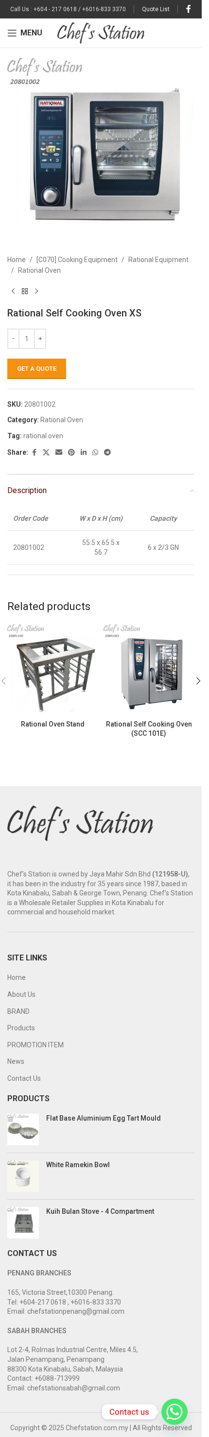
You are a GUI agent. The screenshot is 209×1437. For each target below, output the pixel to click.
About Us (21, 994)
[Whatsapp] (174, 1412)
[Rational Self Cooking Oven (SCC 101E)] (149, 669)
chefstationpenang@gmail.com (75, 1311)
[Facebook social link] (188, 9)
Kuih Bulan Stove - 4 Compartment (100, 1211)
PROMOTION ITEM (35, 1045)
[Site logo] (100, 32)
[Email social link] (58, 452)
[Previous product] (13, 291)
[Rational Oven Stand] (53, 669)
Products (21, 1028)
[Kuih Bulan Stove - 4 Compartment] (23, 1223)
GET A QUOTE (36, 368)
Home (16, 260)
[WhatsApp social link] (95, 452)
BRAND (18, 1011)
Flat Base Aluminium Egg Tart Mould (103, 1118)
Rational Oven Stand (53, 724)
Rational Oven (39, 270)
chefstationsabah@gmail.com (73, 1388)
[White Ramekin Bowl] (23, 1176)
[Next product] (36, 291)
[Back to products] (25, 291)
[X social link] (46, 452)
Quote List (156, 9)
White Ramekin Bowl (78, 1165)
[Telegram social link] (107, 452)
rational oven (43, 436)
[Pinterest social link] (71, 452)
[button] (198, 681)
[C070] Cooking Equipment (77, 260)
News (15, 1061)
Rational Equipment (158, 260)
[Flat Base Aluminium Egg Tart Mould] (23, 1129)
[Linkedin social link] (83, 452)
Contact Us (24, 1078)
